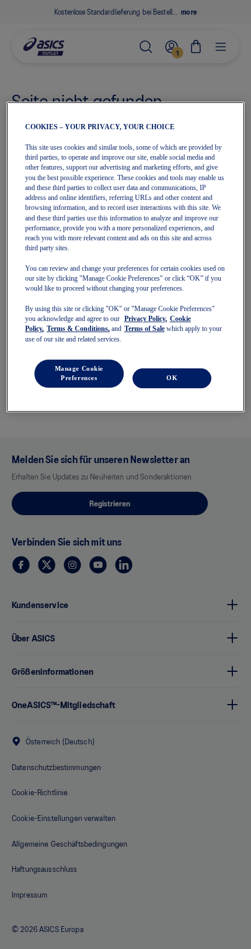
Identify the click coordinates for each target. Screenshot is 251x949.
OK (171, 377)
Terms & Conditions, (78, 328)
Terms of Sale (144, 328)
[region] (125, 257)
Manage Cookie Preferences (79, 373)
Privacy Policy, (145, 318)
